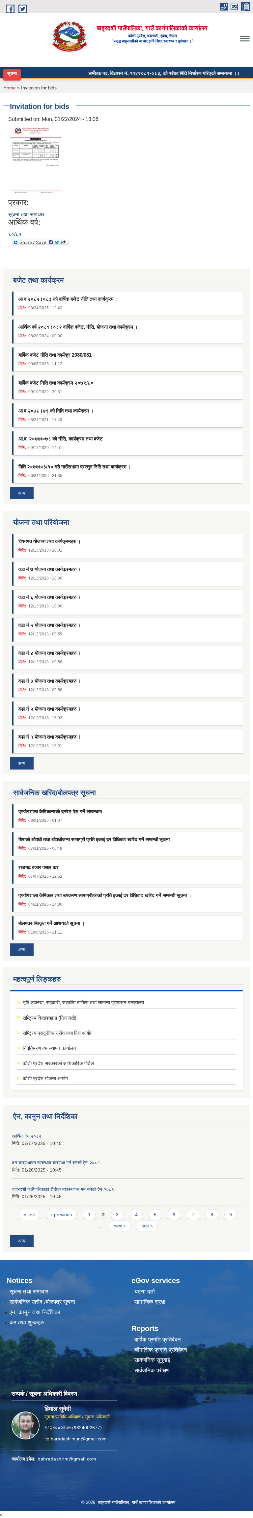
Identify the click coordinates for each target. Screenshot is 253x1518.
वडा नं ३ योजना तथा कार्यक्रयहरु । (49, 681)
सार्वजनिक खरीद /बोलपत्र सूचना (42, 1302)
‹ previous (61, 1214)
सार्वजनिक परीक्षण (151, 1370)
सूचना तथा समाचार (26, 214)
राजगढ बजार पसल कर (38, 867)
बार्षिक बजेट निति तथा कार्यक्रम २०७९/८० (56, 383)
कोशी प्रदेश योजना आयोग (45, 1078)
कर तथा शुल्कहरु (27, 1322)
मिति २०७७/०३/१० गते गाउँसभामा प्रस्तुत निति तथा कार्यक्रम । (74, 466)
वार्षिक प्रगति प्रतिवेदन (157, 1340)
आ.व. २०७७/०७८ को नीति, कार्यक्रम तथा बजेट (60, 438)
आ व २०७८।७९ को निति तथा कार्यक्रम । (56, 411)
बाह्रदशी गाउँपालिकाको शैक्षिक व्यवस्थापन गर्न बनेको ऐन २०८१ (63, 1189)
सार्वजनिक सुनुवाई (152, 1360)
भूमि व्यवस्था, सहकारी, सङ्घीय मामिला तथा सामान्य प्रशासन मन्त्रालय (83, 1002)
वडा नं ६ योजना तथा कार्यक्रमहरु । (49, 597)
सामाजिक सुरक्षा (149, 1302)
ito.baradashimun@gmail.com (75, 1438)
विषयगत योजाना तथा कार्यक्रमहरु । (49, 541)
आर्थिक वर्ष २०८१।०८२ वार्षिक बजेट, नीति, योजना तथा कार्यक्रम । (78, 327)
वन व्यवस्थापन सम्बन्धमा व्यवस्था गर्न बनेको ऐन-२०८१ (56, 1162)
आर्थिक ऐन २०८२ (26, 1136)
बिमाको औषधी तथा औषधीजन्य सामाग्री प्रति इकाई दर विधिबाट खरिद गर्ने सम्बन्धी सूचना (94, 839)
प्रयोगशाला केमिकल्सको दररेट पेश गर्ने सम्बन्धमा (60, 811)
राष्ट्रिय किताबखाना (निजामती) (49, 1018)
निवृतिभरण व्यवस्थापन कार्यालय (49, 1048)
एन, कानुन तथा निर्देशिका (35, 1312)
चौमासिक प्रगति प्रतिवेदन (160, 1350)
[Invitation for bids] (35, 160)
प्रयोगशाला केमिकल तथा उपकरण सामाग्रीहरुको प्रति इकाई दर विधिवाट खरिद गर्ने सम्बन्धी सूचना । (104, 895)
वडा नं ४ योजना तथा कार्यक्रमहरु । (49, 653)
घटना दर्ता (144, 1292)
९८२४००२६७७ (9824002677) (73, 1427)
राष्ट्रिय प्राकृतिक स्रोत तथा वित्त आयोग (58, 1033)
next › (120, 1225)
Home (9, 87)
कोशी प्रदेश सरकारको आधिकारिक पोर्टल (58, 1063)
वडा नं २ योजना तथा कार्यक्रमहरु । (49, 709)
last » (147, 1225)
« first (29, 1214)
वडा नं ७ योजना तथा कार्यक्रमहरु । (49, 569)
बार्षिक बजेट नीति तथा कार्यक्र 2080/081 (55, 355)
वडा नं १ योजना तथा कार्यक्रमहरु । (49, 737)
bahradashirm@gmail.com (67, 1458)
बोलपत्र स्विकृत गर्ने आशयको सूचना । (51, 923)
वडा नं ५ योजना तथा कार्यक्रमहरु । (49, 625)
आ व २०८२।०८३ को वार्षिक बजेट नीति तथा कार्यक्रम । (68, 299)
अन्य (21, 493)
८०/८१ (14, 234)
